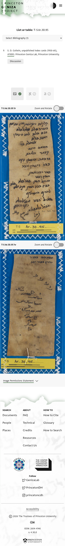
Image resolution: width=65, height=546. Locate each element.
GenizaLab (32, 480)
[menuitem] (10, 415)
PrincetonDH (34, 487)
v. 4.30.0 (32, 532)
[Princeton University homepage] (32, 540)
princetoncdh (34, 495)
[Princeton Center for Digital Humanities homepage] (43, 464)
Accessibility (32, 509)
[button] (12, 8)
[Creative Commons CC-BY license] (32, 523)
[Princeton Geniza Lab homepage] (21, 464)
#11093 (10, 54)
